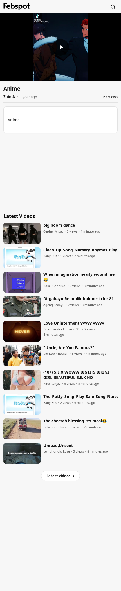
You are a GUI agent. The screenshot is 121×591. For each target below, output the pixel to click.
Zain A (9, 96)
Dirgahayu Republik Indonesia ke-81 (78, 298)
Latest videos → (60, 475)
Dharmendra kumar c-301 (62, 329)
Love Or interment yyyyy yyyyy (73, 323)
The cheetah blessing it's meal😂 (75, 420)
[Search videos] (113, 6)
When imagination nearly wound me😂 (79, 277)
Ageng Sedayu (53, 305)
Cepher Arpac (53, 231)
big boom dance (59, 225)
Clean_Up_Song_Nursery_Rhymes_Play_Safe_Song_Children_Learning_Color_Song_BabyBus (80, 249)
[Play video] (60, 47)
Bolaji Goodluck (54, 286)
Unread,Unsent (58, 445)
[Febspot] (16, 6)
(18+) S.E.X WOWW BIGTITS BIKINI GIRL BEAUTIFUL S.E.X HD (76, 375)
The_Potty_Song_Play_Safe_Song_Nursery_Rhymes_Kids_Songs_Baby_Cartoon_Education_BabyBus (80, 396)
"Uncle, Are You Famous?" (68, 347)
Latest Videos (19, 216)
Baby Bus (50, 256)
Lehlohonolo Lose (56, 451)
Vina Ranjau (52, 384)
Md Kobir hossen (55, 354)
